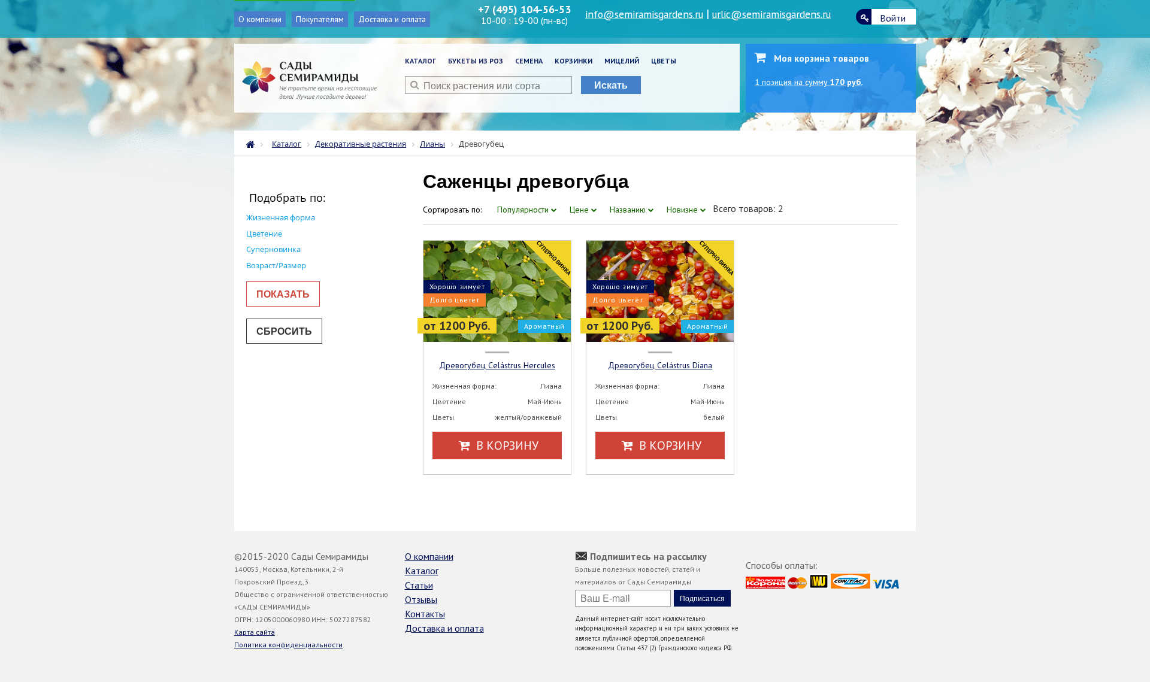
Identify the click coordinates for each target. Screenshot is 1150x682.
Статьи (419, 585)
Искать (611, 85)
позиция (808, 82)
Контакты (425, 614)
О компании (260, 19)
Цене (580, 209)
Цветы (663, 60)
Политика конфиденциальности (288, 644)
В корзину (505, 445)
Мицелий (621, 60)
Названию (629, 209)
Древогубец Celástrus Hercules (497, 365)
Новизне (683, 209)
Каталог (420, 60)
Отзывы (421, 599)
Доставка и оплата (392, 19)
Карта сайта (254, 632)
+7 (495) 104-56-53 (524, 9)
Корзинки (573, 60)
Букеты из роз (475, 60)
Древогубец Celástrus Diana (660, 365)
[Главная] (253, 143)
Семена (529, 60)
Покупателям (320, 19)
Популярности (524, 209)
